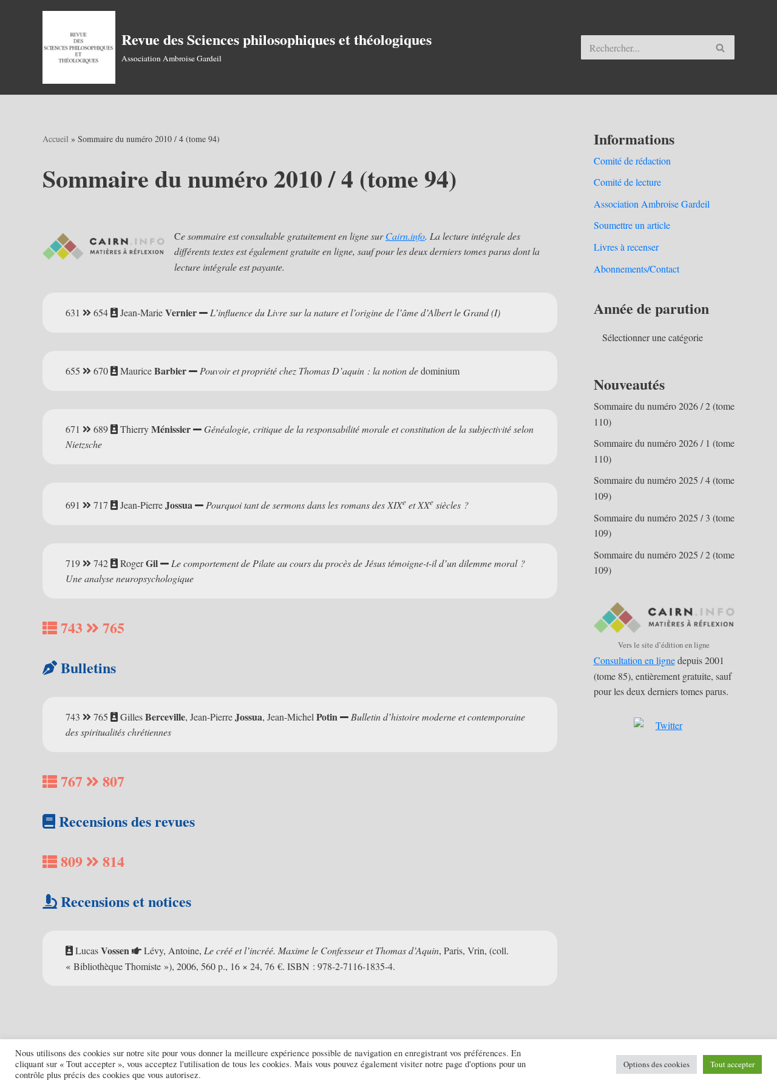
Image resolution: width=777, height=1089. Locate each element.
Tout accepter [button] (732, 1064)
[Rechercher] (721, 47)
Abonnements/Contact (636, 268)
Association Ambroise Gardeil (652, 203)
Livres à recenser (626, 246)
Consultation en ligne (634, 660)
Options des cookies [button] (656, 1064)
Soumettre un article (632, 225)
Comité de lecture (627, 181)
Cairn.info (405, 235)
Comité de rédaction (632, 160)
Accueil (55, 138)
